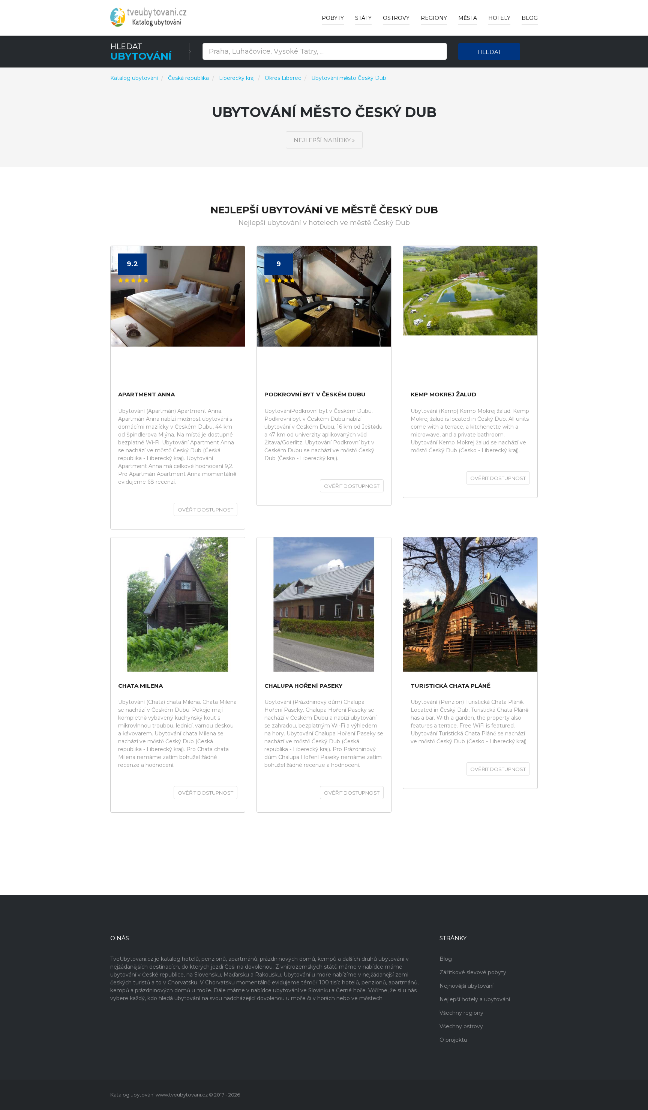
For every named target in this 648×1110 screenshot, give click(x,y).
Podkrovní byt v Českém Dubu (315, 395)
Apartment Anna (146, 395)
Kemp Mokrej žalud (443, 395)
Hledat (489, 52)
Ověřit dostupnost (205, 510)
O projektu (453, 1039)
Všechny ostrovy (461, 1026)
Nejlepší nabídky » (324, 140)
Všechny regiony (461, 1013)
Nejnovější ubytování (467, 985)
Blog (530, 18)
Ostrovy (396, 18)
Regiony (434, 18)
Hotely (499, 18)
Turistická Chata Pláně (450, 686)
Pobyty (333, 18)
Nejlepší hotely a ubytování (475, 999)
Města (467, 18)
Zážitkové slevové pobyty (473, 972)
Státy (363, 18)
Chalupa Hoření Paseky (303, 686)
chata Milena (140, 686)
